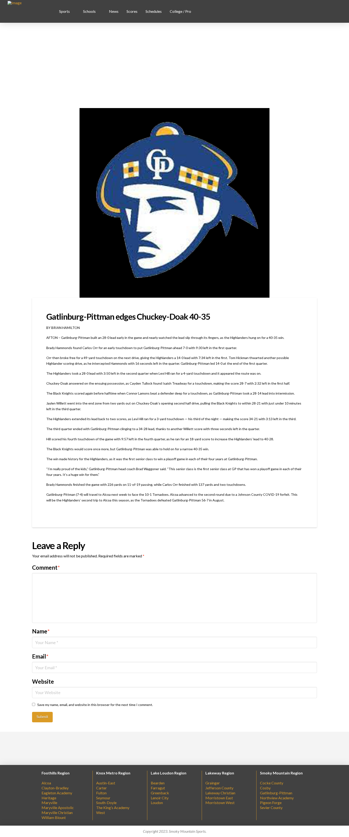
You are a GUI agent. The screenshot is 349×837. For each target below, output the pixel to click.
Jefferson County (219, 788)
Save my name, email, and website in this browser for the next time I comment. (95, 705)
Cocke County (271, 783)
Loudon (157, 802)
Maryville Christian (57, 812)
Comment (46, 567)
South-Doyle (106, 802)
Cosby (265, 788)
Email (40, 656)
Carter (101, 788)
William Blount (54, 817)
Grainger (212, 783)
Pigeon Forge (271, 802)
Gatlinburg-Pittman (276, 793)
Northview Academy (277, 798)
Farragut (158, 788)
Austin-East (105, 783)
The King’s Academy (112, 807)
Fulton (101, 793)
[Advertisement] (174, 65)
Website (43, 681)
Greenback (160, 793)
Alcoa (46, 783)
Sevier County (271, 807)
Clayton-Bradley (55, 788)
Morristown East (219, 798)
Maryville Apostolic (58, 807)
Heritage (49, 798)
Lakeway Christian (220, 793)
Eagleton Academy (57, 793)
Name (41, 631)
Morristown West (220, 802)
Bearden (158, 783)
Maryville (49, 802)
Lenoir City (160, 798)
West (100, 812)
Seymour (103, 798)
